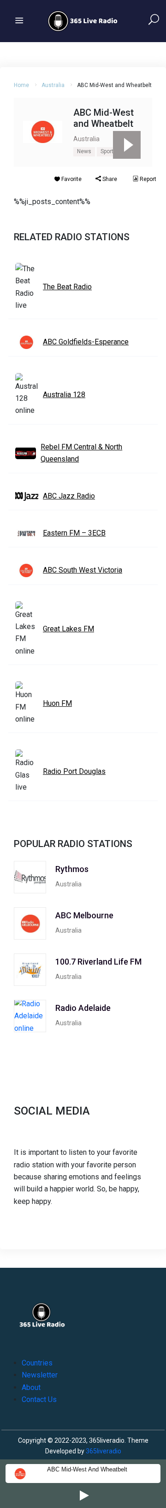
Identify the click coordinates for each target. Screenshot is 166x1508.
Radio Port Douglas (74, 771)
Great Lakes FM (68, 628)
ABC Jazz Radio (69, 496)
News (84, 151)
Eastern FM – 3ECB (74, 533)
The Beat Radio (67, 286)
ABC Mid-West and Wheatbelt (87, 1469)
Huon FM (57, 703)
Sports (109, 151)
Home (21, 85)
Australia (53, 85)
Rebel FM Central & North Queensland (81, 452)
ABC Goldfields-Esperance (86, 341)
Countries (37, 1362)
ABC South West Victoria (82, 570)
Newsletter (40, 1375)
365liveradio (103, 1451)
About (31, 1387)
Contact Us (39, 1399)
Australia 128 (64, 394)
